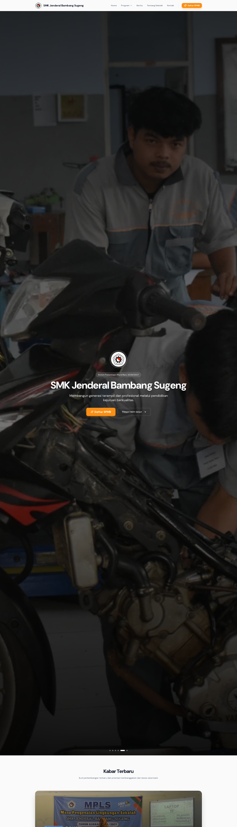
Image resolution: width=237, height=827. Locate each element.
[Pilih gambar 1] (110, 750)
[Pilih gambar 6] (127, 750)
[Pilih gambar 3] (115, 750)
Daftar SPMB (194, 5)
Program (125, 5)
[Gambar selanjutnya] (229, 383)
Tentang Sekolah (155, 5)
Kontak (170, 5)
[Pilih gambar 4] (118, 750)
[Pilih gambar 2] (112, 750)
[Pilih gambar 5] (122, 750)
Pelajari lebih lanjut (132, 411)
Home (114, 5)
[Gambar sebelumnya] (7, 383)
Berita (140, 5)
